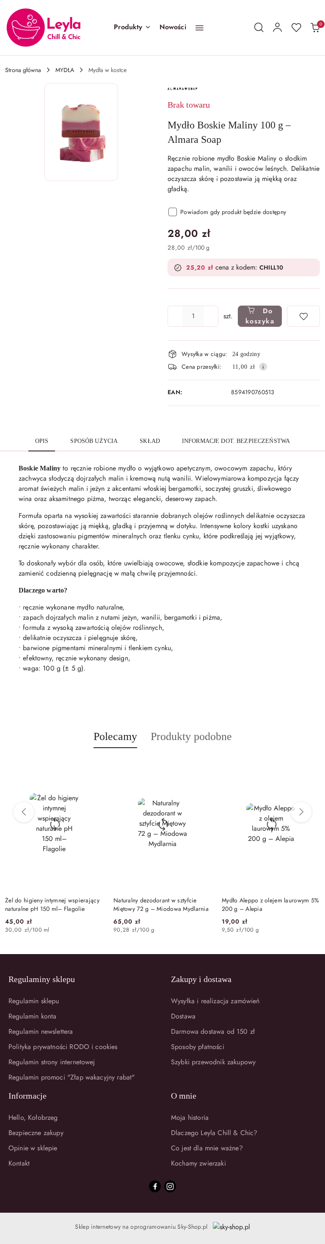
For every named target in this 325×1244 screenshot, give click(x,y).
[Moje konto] (278, 27)
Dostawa (183, 1016)
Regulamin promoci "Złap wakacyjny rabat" (71, 1077)
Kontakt (19, 1163)
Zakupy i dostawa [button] (201, 979)
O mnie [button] (183, 1095)
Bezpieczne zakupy (35, 1133)
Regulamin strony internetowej (51, 1062)
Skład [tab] (150, 441)
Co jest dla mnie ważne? (207, 1148)
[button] (132, 27)
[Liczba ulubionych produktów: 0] (296, 27)
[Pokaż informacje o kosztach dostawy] (263, 366)
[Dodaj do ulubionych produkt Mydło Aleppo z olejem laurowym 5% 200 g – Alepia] (310, 768)
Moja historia (190, 1117)
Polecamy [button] (115, 736)
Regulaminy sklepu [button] (41, 979)
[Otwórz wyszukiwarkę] (259, 27)
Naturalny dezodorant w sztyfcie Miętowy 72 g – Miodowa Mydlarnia (161, 904)
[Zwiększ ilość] (211, 316)
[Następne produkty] (301, 812)
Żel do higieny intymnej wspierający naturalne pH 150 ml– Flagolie (52, 904)
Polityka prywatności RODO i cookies (63, 1047)
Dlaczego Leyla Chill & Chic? (214, 1133)
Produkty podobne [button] (191, 736)
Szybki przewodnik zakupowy (213, 1062)
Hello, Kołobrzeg (33, 1117)
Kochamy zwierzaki (198, 1163)
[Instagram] (170, 1186)
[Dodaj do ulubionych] (303, 316)
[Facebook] (155, 1186)
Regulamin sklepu (33, 1001)
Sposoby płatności (197, 1047)
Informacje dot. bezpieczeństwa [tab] (236, 441)
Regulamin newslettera (40, 1031)
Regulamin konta (32, 1016)
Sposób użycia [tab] (94, 441)
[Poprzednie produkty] (23, 812)
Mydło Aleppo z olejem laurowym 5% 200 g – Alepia (270, 904)
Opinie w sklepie (33, 1148)
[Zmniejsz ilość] (174, 316)
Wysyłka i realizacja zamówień (215, 1001)
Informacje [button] (27, 1095)
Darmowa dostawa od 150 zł (213, 1031)
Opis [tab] (42, 441)
